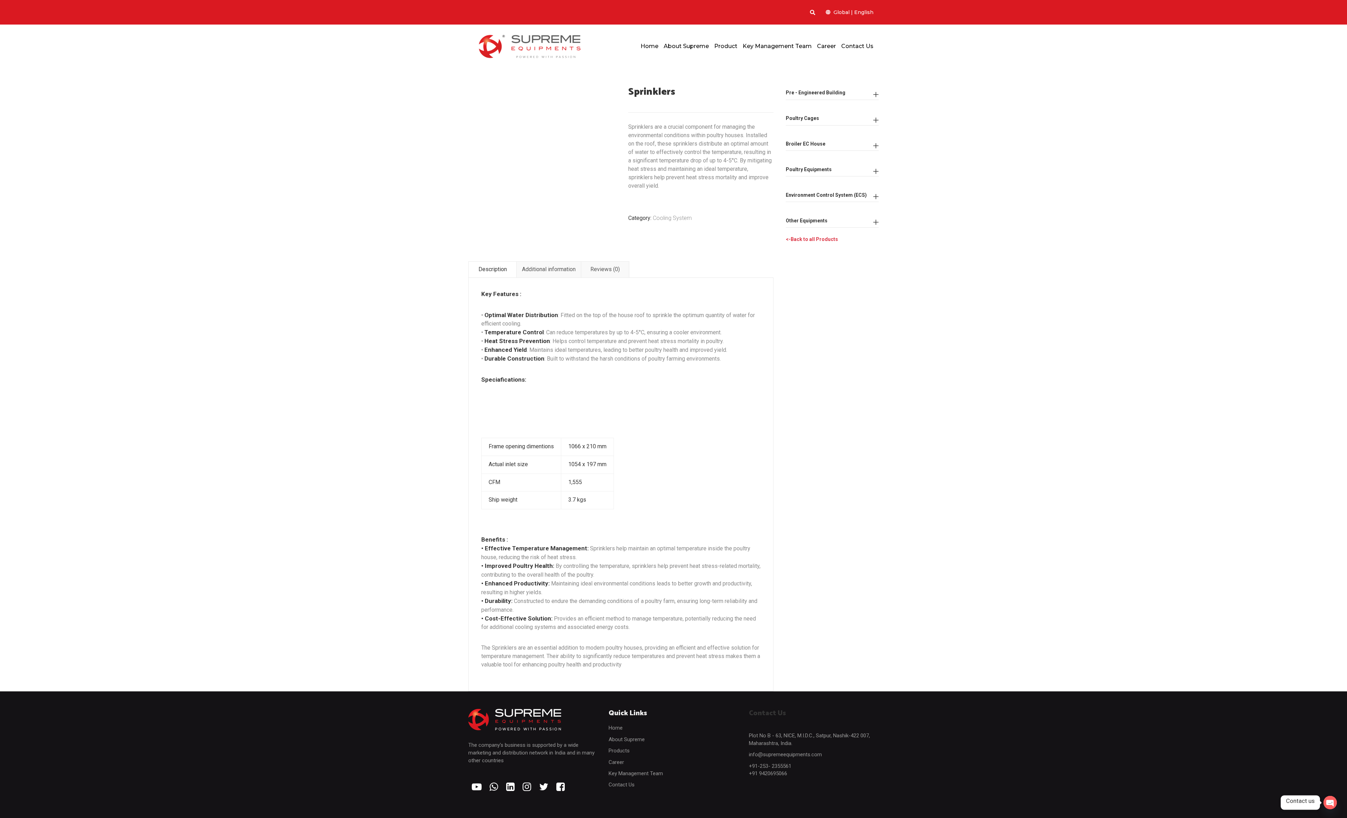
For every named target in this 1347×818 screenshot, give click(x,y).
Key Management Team (636, 773)
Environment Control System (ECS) (826, 195)
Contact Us (622, 785)
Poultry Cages (802, 118)
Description (492, 269)
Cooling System (672, 218)
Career (616, 762)
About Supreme (627, 739)
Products (619, 750)
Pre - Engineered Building (815, 92)
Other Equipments (806, 220)
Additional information (549, 269)
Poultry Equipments (809, 169)
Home (616, 728)
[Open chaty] (1330, 802)
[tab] (492, 269)
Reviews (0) (605, 269)
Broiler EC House (805, 144)
